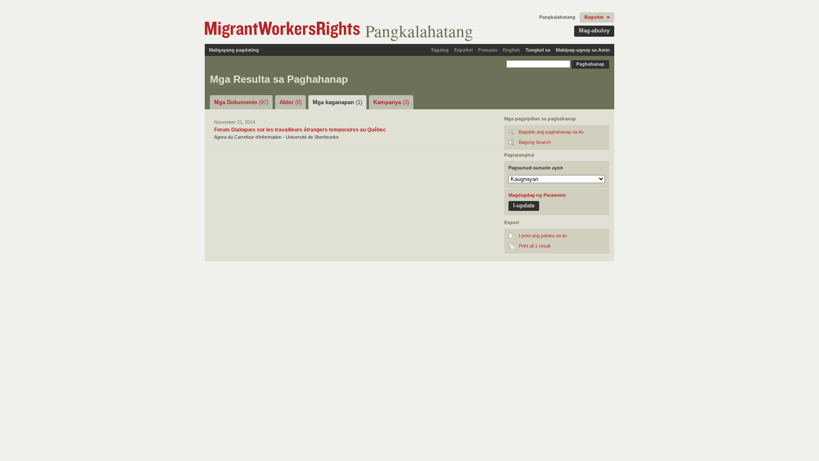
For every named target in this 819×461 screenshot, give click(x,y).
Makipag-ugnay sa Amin (583, 50)
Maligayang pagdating (234, 50)
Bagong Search (535, 142)
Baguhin (594, 17)
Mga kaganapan (337, 102)
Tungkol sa (538, 50)
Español (463, 50)
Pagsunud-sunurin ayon (535, 167)
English (511, 50)
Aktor (290, 102)
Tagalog (440, 50)
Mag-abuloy (594, 30)
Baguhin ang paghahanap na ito (551, 131)
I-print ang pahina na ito (543, 235)
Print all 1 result (534, 245)
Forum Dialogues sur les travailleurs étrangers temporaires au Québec (300, 130)
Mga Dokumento (241, 102)
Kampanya (391, 102)
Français (487, 50)
